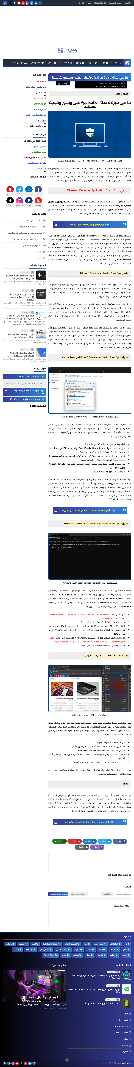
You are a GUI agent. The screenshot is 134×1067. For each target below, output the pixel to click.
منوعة (124, 955)
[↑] (67, 1060)
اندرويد (91, 62)
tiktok (40, 258)
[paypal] (15, 3)
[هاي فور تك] (67, 51)
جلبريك (77, 949)
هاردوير (100, 955)
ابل (104, 62)
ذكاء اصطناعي (47, 69)
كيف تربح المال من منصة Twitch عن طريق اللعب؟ (41, 1004)
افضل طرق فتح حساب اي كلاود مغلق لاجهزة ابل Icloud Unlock (20, 317)
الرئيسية (127, 2)
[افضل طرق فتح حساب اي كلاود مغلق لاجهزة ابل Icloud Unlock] (41, 315)
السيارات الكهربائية (50, 944)
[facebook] (40, 3)
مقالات (16, 949)
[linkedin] (36, 3)
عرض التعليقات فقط (78, 894)
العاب (50, 62)
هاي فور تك (106, 1063)
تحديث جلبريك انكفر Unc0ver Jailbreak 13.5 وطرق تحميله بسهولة (21, 297)
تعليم (101, 949)
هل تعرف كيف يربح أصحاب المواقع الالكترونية (24, 233)
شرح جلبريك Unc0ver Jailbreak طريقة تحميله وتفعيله (21, 335)
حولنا (89, 2)
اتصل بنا (81, 2)
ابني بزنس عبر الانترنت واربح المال (29, 226)
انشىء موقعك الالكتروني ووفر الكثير (27, 239)
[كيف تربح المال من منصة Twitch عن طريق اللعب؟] (34, 986)
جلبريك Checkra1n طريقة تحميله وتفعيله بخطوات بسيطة (20, 277)
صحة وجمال (35, 62)
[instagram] (27, 3)
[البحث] (5, 3)
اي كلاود (9, 944)
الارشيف (125, 1045)
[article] (70, 862)
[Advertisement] (67, 28)
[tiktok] (10, 3)
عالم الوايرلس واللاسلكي (32, 245)
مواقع (112, 955)
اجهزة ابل (114, 944)
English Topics (49, 955)
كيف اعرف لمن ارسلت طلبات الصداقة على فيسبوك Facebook (20, 354)
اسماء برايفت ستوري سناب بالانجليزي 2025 (101, 1003)
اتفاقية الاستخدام (100, 2)
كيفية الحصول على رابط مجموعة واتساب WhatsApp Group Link (94, 990)
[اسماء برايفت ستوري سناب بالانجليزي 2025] (126, 1003)
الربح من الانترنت (17, 62)
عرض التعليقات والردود (57, 894)
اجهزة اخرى (98, 944)
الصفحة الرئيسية (117, 86)
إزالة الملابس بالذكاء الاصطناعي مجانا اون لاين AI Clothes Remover (95, 976)
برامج (125, 949)
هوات (88, 955)
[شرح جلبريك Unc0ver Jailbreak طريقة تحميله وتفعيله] (41, 334)
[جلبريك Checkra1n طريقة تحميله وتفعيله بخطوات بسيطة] (41, 275)
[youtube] (23, 3)
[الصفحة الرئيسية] (127, 62)
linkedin (39, 251)
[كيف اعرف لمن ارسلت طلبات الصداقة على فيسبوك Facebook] (41, 352)
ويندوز (78, 62)
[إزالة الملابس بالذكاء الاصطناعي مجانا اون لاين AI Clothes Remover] (126, 975)
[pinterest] (19, 3)
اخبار (115, 62)
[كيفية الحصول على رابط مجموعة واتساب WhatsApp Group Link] (126, 989)
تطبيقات (113, 949)
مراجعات (65, 62)
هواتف (76, 955)
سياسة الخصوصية (115, 2)
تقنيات (105, 86)
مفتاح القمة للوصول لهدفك (35, 157)
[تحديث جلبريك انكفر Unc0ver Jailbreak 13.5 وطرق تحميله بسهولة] (41, 294)
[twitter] (31, 3)
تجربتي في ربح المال (34, 220)
